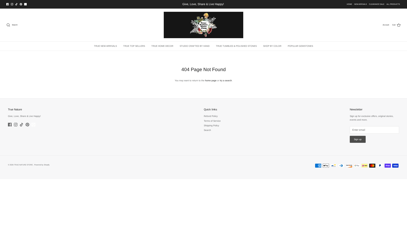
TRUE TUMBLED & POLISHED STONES (236, 46)
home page (211, 80)
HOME (349, 4)
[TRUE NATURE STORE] (203, 25)
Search (207, 130)
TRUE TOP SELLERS (134, 46)
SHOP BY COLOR (272, 46)
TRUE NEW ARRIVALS (105, 46)
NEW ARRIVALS (360, 4)
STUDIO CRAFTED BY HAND (195, 46)
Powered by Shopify (42, 165)
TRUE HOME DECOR (162, 46)
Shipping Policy (211, 125)
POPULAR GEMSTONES (300, 46)
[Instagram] (12, 4)
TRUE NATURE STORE (23, 165)
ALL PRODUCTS (393, 4)
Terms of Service (212, 121)
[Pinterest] (21, 4)
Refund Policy (211, 116)
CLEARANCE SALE (376, 4)
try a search (226, 80)
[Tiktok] (16, 4)
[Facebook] (7, 4)
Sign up (358, 139)
